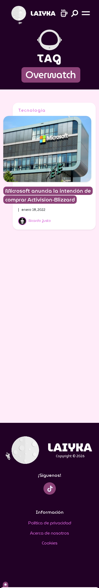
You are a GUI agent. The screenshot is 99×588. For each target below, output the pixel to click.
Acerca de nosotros (49, 533)
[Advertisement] (49, 329)
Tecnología (32, 110)
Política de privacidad (49, 522)
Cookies (49, 543)
